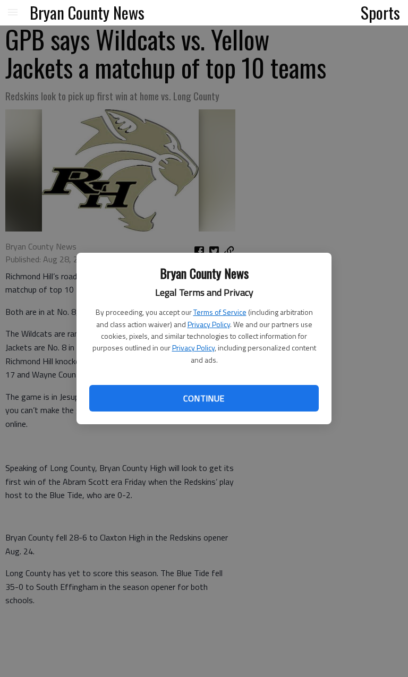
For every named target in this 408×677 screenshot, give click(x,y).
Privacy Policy (209, 324)
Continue (203, 398)
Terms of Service (219, 312)
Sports (380, 12)
